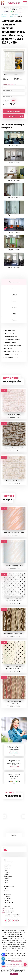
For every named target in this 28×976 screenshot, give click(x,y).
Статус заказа (21, 11)
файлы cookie (15, 969)
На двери (6, 900)
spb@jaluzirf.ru (8, 912)
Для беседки (7, 898)
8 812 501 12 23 (14, 3)
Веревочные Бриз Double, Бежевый (14, 633)
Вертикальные (8, 876)
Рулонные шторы (9, 886)
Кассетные (7, 868)
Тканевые (6, 872)
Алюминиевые (8, 866)
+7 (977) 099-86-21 (9, 910)
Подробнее (14, 823)
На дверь (6, 874)
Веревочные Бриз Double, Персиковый (14, 702)
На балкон (7, 878)
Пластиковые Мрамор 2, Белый (14, 565)
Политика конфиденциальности (14, 964)
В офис (6, 882)
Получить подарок (14, 766)
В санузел (7, 896)
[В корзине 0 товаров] (25, 964)
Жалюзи (6, 860)
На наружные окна (9, 902)
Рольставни (7, 894)
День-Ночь (7, 890)
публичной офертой (16, 960)
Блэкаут (6, 888)
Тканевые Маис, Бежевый (14, 481)
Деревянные (7, 864)
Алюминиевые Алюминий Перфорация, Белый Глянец (14, 599)
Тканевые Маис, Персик (14, 414)
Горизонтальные (8, 862)
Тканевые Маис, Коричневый (14, 448)
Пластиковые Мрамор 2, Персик (14, 532)
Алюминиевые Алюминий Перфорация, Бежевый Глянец (14, 667)
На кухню (6, 880)
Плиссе (6, 870)
